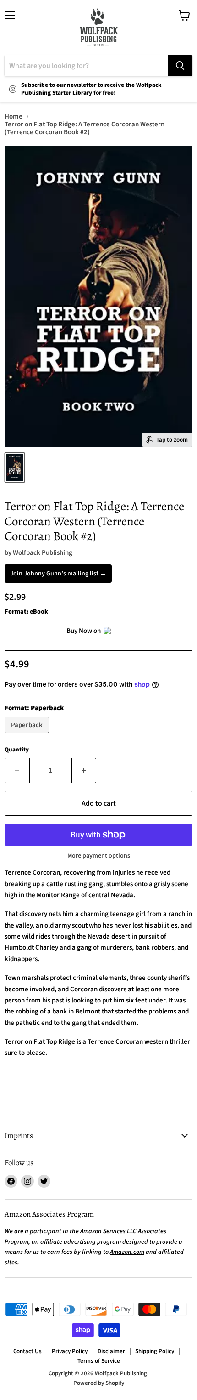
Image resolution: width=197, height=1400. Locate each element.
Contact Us (27, 1351)
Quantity (17, 749)
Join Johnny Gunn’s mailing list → (58, 573)
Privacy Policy (70, 1351)
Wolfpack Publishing (42, 553)
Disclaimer (111, 1351)
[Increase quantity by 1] (84, 770)
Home (13, 116)
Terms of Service (98, 1361)
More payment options (98, 855)
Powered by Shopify (98, 1383)
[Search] (180, 65)
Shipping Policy (154, 1351)
